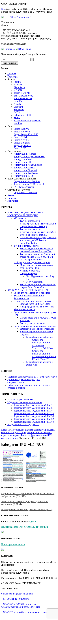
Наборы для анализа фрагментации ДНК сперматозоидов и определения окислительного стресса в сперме (28, 432)
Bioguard (18, 106)
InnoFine (18, 123)
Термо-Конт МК (22, 93)
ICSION (18, 90)
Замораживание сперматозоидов (37, 328)
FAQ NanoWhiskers (24, 187)
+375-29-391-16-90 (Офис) (15, 599)
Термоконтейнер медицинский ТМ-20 (34, 413)
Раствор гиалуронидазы (32, 323)
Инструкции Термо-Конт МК (29, 156)
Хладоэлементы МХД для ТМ (23, 424)
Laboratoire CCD (22, 115)
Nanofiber (19, 101)
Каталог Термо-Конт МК (20, 399)
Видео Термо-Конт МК (26, 134)
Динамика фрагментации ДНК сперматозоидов (23, 381)
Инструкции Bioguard (25, 170)
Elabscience (19, 87)
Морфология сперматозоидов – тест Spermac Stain (36, 266)
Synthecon (19, 109)
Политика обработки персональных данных (24, 527)
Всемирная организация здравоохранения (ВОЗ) (26, 509)
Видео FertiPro (21, 129)
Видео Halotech (22, 131)
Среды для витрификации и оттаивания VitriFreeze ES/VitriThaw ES (44, 355)
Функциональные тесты (26, 245)
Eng (3, 9)
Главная (11, 73)
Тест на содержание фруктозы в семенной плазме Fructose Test (36, 250)
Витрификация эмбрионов (40, 337)
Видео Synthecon (22, 145)
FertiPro (17, 82)
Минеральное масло (24, 309)
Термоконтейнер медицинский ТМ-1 (33, 405)
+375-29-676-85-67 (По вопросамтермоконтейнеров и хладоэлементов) (21, 605)
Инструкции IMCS (24, 176)
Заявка (10, 195)
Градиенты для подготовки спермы (32, 301)
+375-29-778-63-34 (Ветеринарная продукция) (25, 612)
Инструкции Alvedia (24, 167)
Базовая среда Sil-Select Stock (35, 304)
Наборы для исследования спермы (32, 262)
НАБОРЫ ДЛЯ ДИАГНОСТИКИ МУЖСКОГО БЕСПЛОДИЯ (25, 214)
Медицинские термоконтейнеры (24, 402)
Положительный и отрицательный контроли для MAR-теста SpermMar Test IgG (38, 240)
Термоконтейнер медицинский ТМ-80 (34, 421)
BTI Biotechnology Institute (27, 120)
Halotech (18, 84)
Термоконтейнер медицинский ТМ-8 (33, 410)
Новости (12, 198)
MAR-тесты (20, 218)
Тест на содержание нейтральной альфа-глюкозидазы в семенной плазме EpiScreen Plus (37, 257)
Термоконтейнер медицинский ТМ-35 (34, 416)
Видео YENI (20, 137)
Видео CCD (20, 148)
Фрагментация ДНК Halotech (29, 184)
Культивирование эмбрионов (29, 295)
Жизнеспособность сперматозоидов (30, 272)
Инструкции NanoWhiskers (28, 164)
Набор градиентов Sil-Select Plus (37, 306)
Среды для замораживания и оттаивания (35, 326)
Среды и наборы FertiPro (27, 181)
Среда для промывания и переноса (32, 292)
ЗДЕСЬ (33, 521)
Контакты (12, 200)
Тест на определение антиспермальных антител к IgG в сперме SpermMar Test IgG (38, 232)
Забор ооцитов (21, 298)
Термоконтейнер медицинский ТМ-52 (34, 419)
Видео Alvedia (21, 140)
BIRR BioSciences (23, 98)
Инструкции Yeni (23, 159)
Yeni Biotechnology (23, 95)
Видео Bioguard (22, 142)
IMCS (17, 112)
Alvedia (17, 104)
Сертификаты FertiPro (25, 192)
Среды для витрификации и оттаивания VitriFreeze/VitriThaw (43, 344)
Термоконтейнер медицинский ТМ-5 (33, 408)
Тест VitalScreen (34, 281)
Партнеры (12, 76)
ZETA (17, 117)
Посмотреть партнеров (13, 544)
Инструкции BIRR (23, 162)
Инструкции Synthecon (26, 173)
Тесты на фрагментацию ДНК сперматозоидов (32, 376)
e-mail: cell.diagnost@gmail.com (17, 593)
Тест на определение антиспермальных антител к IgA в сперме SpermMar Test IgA (38, 224)
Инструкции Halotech (25, 153)
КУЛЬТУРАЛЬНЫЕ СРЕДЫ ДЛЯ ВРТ (27, 290)
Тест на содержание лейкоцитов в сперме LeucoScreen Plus (38, 286)
